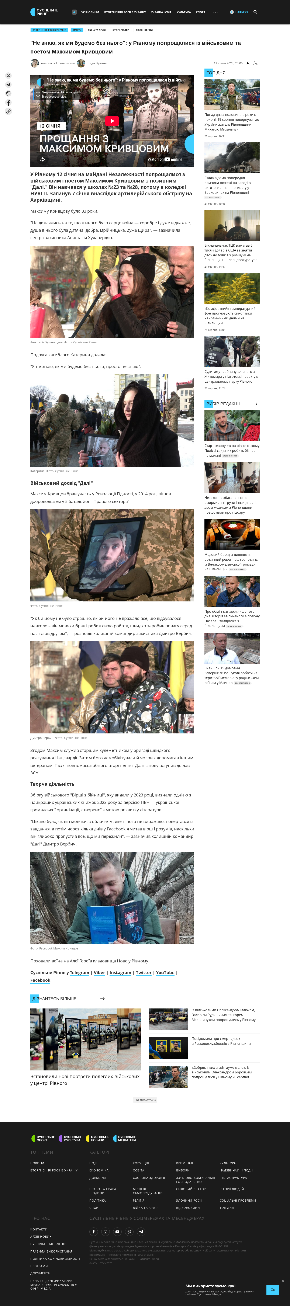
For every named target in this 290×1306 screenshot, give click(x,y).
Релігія (139, 1200)
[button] (8, 75)
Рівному (46, 174)
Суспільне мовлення (49, 1244)
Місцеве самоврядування (148, 1191)
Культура (183, 12)
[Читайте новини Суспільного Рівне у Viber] (129, 1231)
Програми (39, 1266)
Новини (37, 1163)
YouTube (165, 972)
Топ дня (227, 1208)
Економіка (98, 1170)
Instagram (120, 972)
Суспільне (146, 1255)
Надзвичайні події (236, 1170)
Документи (40, 1273)
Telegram (79, 972)
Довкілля (97, 1178)
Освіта (138, 1170)
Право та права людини (102, 1191)
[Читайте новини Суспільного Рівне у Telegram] (141, 1231)
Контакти (39, 1229)
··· (215, 12)
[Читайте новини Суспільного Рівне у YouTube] (117, 1231)
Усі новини (90, 12)
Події (94, 1163)
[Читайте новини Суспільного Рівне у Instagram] (105, 1231)
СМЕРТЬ (77, 29)
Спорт (200, 12)
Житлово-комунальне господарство (196, 1180)
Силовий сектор (191, 1189)
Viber (99, 972)
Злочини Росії (189, 1200)
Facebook (40, 980)
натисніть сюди (149, 1259)
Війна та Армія (97, 29)
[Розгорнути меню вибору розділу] (74, 12)
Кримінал (184, 1163)
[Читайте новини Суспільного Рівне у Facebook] (93, 1231)
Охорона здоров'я (149, 1178)
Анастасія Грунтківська (58, 63)
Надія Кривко (97, 63)
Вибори (183, 1170)
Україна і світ (161, 12)
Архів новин (41, 1236)
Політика (97, 1200)
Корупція (141, 1163)
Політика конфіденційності (55, 1259)
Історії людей (121, 29)
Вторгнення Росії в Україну (125, 12)
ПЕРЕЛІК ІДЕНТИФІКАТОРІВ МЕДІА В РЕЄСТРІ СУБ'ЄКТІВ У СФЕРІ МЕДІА (53, 1285)
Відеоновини (144, 29)
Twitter (144, 972)
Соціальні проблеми (238, 1200)
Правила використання (51, 1251)
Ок (273, 1290)
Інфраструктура (233, 1178)
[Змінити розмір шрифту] (255, 63)
